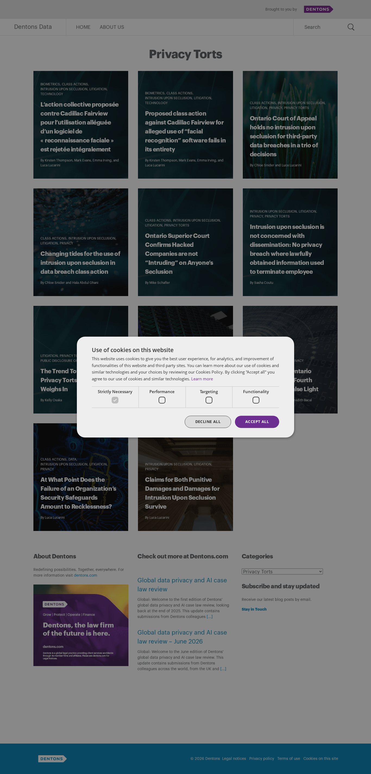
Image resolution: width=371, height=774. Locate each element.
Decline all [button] (208, 421)
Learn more (202, 378)
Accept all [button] (257, 421)
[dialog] (185, 387)
